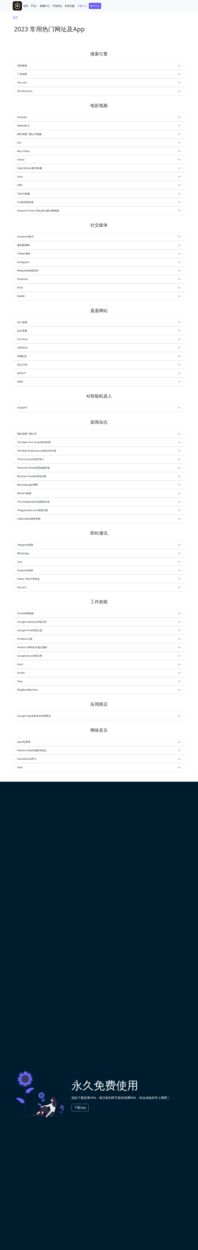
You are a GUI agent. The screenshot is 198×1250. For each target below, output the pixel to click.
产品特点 (57, 6)
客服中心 (45, 6)
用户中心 (95, 6)
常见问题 (70, 6)
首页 (25, 6)
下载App (80, 1107)
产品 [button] (33, 6)
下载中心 (82, 6)
